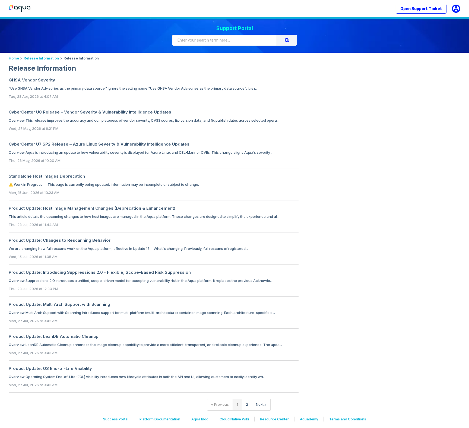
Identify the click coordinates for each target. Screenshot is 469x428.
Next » (261, 404)
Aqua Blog (199, 419)
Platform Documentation (160, 419)
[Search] (287, 40)
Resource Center (274, 419)
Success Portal (115, 419)
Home (14, 58)
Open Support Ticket (421, 8)
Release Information (41, 58)
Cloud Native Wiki (234, 419)
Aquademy (309, 419)
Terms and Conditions (347, 419)
